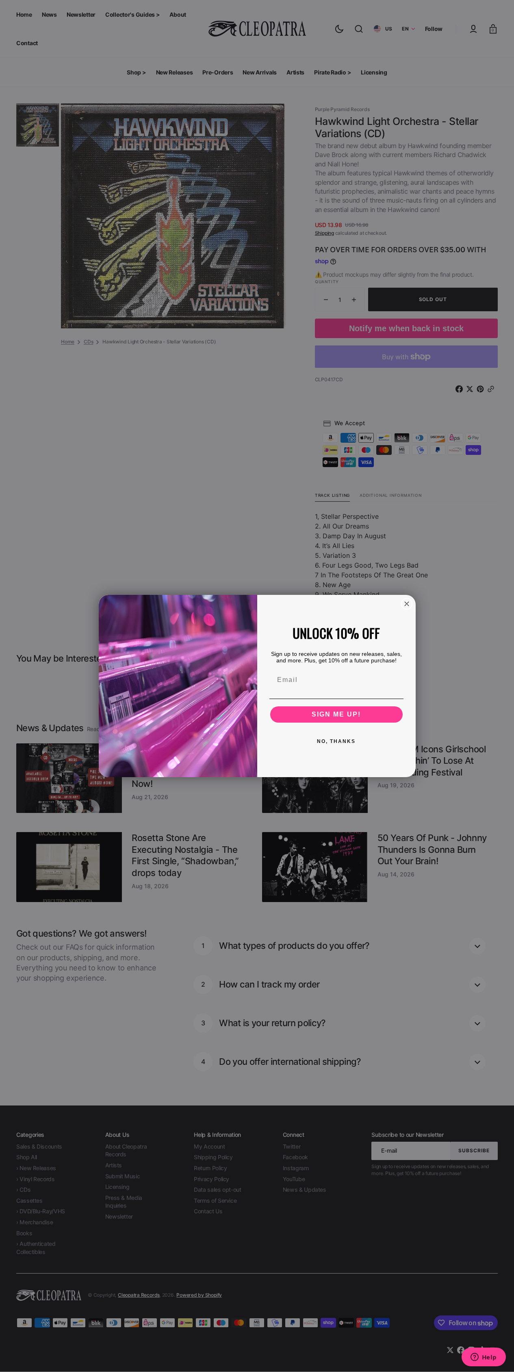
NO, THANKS (336, 741)
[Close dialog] (407, 604)
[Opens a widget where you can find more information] (483, 1358)
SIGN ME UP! (336, 714)
